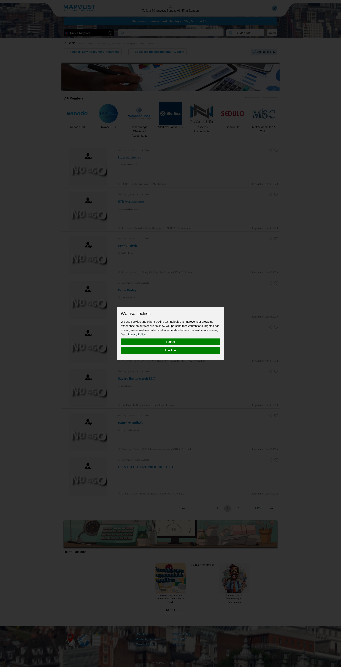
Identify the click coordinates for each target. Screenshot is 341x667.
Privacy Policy (136, 334)
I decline (170, 350)
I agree (170, 341)
